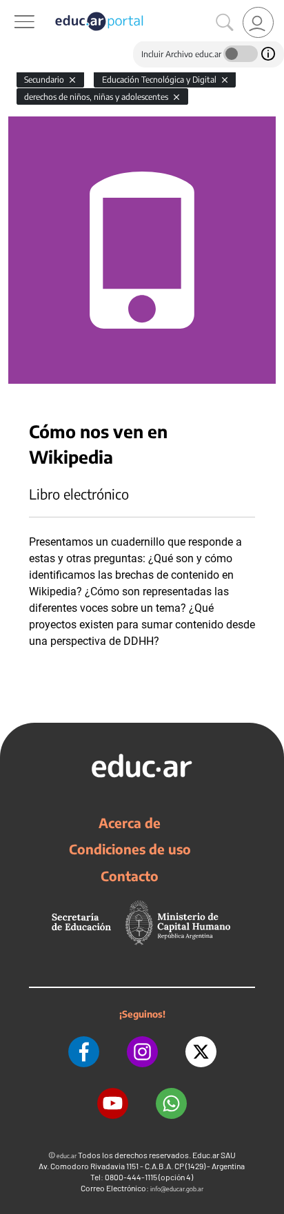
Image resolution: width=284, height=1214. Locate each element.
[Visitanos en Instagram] (142, 1051)
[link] (258, 22)
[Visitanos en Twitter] (201, 1051)
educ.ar (67, 1156)
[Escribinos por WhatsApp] (171, 1103)
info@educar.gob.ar (176, 1189)
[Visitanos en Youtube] (113, 1103)
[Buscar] (225, 23)
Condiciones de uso (130, 849)
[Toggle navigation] (12, 7)
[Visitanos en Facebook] (84, 1051)
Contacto (130, 875)
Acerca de (130, 822)
